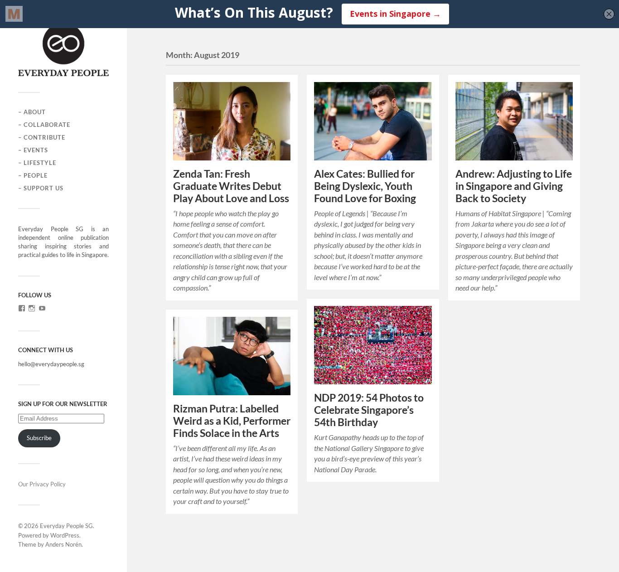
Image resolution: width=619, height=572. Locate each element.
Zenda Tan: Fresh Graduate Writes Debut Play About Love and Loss (231, 186)
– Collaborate (44, 124)
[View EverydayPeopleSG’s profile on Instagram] (31, 308)
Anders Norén (63, 544)
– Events (33, 150)
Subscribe (39, 437)
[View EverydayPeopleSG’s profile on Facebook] (21, 308)
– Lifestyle (37, 162)
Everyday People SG (66, 525)
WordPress (64, 535)
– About (32, 112)
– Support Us (40, 188)
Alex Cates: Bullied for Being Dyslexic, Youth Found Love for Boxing (365, 186)
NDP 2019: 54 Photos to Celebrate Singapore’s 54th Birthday (369, 410)
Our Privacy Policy (42, 484)
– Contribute (41, 137)
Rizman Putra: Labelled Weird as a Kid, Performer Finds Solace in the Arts (231, 420)
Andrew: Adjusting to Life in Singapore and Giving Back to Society (513, 186)
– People (33, 175)
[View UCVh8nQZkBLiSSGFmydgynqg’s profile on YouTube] (42, 308)
